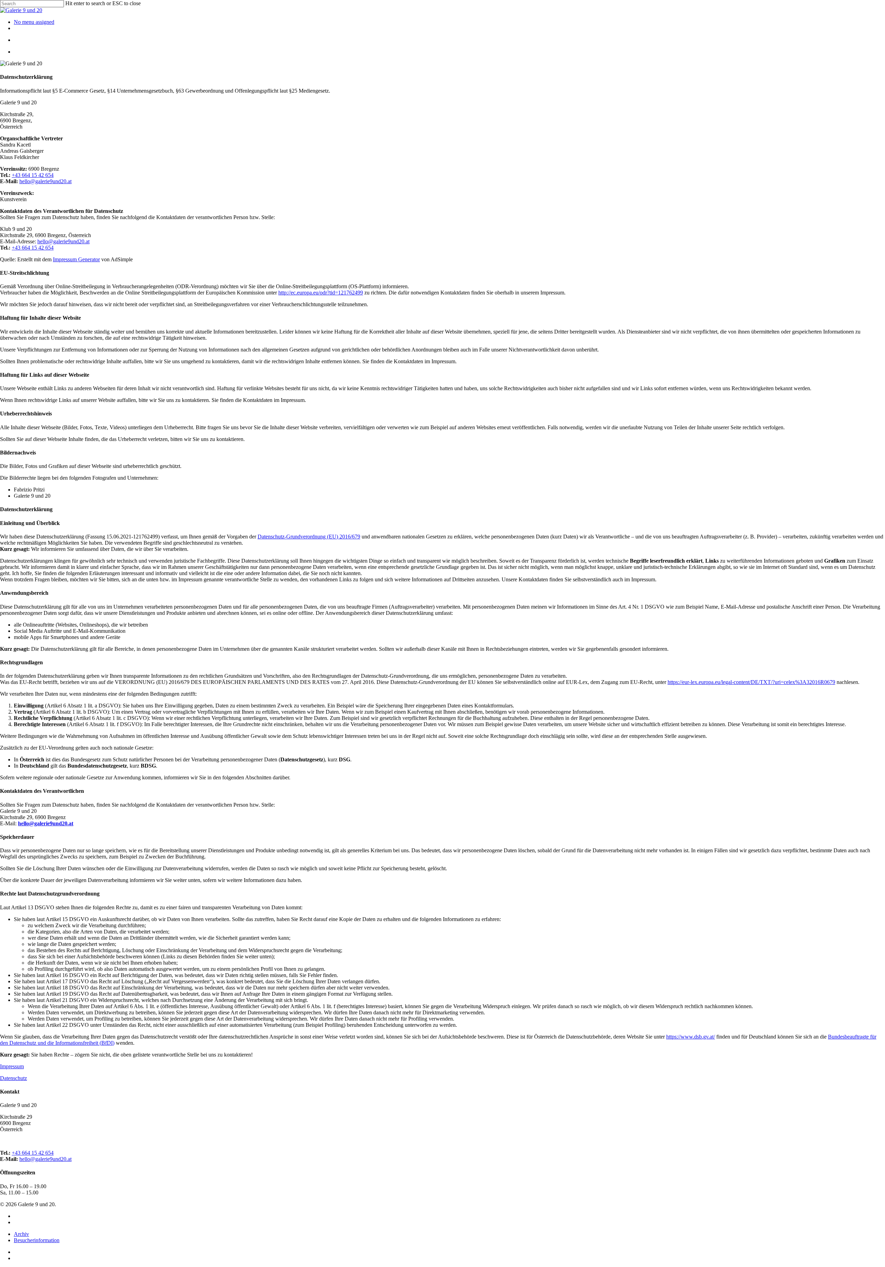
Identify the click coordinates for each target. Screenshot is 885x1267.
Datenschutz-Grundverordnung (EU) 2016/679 (309, 536)
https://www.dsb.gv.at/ (690, 1037)
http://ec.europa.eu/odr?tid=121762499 (320, 292)
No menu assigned (34, 22)
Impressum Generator (76, 259)
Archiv (21, 1234)
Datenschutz (13, 1078)
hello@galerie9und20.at (45, 181)
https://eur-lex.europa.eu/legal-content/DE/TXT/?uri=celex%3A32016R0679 (751, 682)
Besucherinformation (36, 1240)
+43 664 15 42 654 (33, 175)
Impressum (12, 1066)
